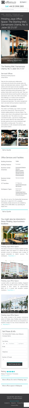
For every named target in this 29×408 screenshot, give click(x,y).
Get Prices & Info (14, 364)
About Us (13, 403)
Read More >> (12, 256)
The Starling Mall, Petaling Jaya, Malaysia (12, 334)
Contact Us (7, 403)
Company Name (6, 336)
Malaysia (8, 14)
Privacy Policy (20, 403)
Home (2, 14)
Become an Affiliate (14, 401)
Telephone (5, 352)
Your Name (5, 341)
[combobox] (24, 2)
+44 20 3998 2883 (16, 6)
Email (3, 346)
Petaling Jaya (16, 14)
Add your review (5, 375)
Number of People (7, 357)
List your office (14, 405)
